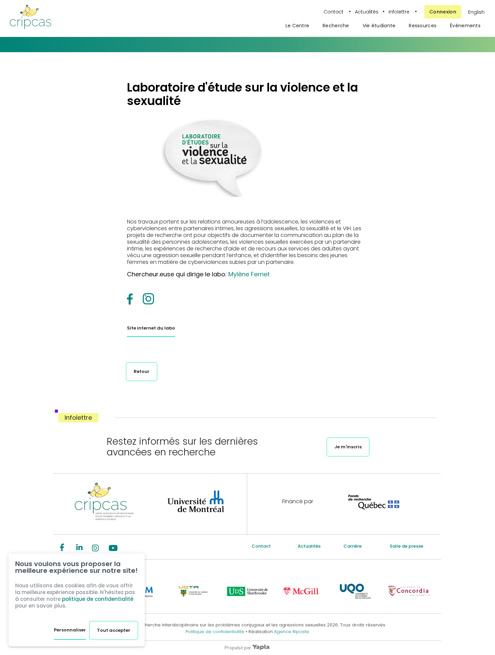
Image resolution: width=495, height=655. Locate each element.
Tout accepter (113, 630)
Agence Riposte (291, 631)
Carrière (352, 546)
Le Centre (297, 25)
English (476, 12)
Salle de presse (406, 546)
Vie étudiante (379, 25)
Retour (142, 371)
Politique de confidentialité (215, 631)
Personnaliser (70, 630)
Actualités (366, 11)
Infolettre (399, 11)
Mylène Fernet (249, 274)
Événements (465, 25)
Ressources (422, 25)
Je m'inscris (348, 447)
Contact (334, 11)
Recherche (336, 25)
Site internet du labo (151, 328)
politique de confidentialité (97, 598)
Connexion (442, 11)
